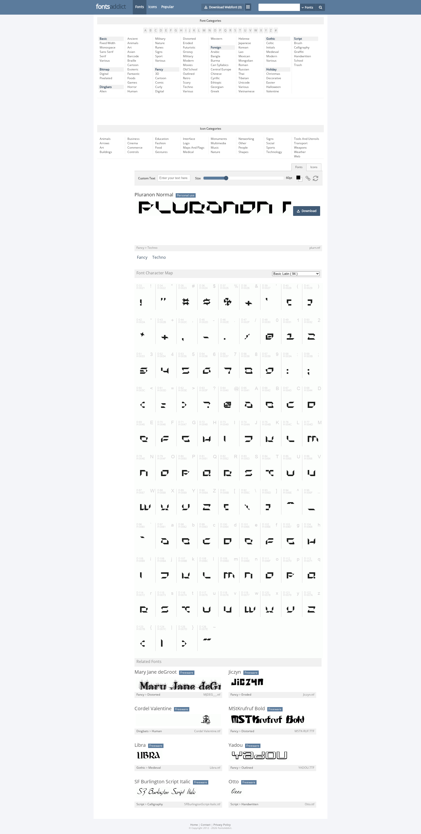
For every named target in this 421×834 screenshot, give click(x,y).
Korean (243, 47)
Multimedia (218, 143)
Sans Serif (106, 52)
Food (158, 147)
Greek (215, 91)
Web (297, 156)
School (298, 60)
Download (309, 211)
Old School (190, 69)
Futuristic (189, 47)
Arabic (215, 52)
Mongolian (246, 60)
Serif (103, 56)
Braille (131, 60)
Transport (300, 143)
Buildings (106, 152)
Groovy (188, 52)
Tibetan (244, 78)
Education (162, 139)
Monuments (219, 139)
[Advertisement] (210, 112)
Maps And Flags (193, 147)
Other (242, 143)
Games (132, 82)
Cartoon (132, 65)
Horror (132, 87)
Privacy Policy (222, 824)
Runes (159, 47)
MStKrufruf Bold (247, 708)
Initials (270, 47)
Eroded (188, 43)
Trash (298, 65)
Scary (187, 82)
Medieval (272, 52)
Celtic (270, 43)
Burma (215, 60)
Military (160, 38)
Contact (205, 824)
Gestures (161, 152)
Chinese (216, 74)
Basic (103, 38)
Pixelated (106, 78)
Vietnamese (247, 91)
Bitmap (104, 69)
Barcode (133, 56)
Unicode (244, 82)
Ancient (132, 38)
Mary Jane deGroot (155, 672)
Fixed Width (107, 43)
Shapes (244, 152)
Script (298, 38)
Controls (133, 152)
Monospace (107, 47)
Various (105, 60)
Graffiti (299, 52)
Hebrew (244, 38)
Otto (234, 782)
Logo (186, 143)
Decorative (273, 78)
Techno (188, 87)
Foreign (216, 47)
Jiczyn (235, 672)
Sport (159, 56)
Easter (270, 82)
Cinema (132, 143)
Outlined (188, 74)
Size (198, 178)
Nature (160, 43)
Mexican (244, 56)
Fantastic (133, 74)
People (243, 147)
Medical (188, 152)
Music (215, 147)
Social (270, 143)
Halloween (273, 87)
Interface (189, 139)
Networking (246, 139)
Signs (159, 52)
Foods (131, 78)
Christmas (273, 74)
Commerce (135, 147)
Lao (241, 52)
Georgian (217, 87)
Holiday (271, 69)
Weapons (300, 147)
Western (216, 38)
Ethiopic (216, 82)
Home (194, 824)
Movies (188, 65)
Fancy (159, 69)
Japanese (245, 43)
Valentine (272, 91)
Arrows (104, 143)
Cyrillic (215, 78)
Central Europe (221, 69)
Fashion (160, 143)
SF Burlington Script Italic (162, 782)
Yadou (236, 745)
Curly (158, 87)
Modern (188, 60)
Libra (140, 745)
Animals (132, 43)
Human (132, 91)
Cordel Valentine (153, 708)
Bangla (215, 56)
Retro (186, 78)
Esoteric (132, 69)
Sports (270, 147)
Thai (241, 74)
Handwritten (302, 56)
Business (133, 139)
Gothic (270, 38)
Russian (244, 69)
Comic (159, 82)
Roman (243, 65)
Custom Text (146, 178)
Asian (131, 52)
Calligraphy (301, 47)
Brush (298, 43)
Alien (103, 91)
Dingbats (106, 87)
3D (157, 74)
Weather (300, 152)
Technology (274, 152)
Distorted (189, 38)
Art (129, 47)
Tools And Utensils (306, 139)
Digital (104, 74)
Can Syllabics (220, 65)
